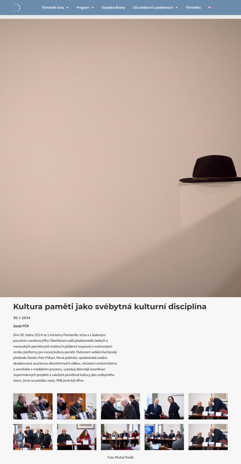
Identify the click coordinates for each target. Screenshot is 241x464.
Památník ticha (53, 7)
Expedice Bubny (113, 7)
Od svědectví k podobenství (153, 7)
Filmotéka (193, 7)
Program (83, 7)
